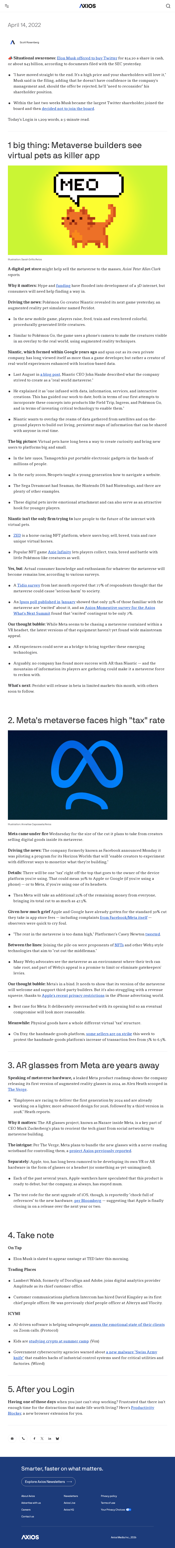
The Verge (17, 1090)
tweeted (152, 934)
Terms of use (108, 1503)
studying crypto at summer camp (59, 1341)
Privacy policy (109, 1496)
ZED (17, 536)
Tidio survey (28, 585)
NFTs (119, 945)
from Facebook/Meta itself (123, 918)
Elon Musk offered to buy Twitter (87, 58)
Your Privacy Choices (113, 1509)
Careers (26, 1509)
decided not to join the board (68, 109)
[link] (12, 1438)
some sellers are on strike (109, 1034)
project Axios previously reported (100, 1151)
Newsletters (71, 1496)
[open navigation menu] (6, 5)
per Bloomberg (87, 1201)
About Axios (28, 1496)
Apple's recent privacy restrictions (73, 996)
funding (63, 286)
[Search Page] (168, 6)
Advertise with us (31, 1503)
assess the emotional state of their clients (127, 1325)
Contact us (27, 1516)
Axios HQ (69, 1509)
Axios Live (69, 1503)
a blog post (50, 375)
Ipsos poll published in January (48, 602)
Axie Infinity (59, 552)
